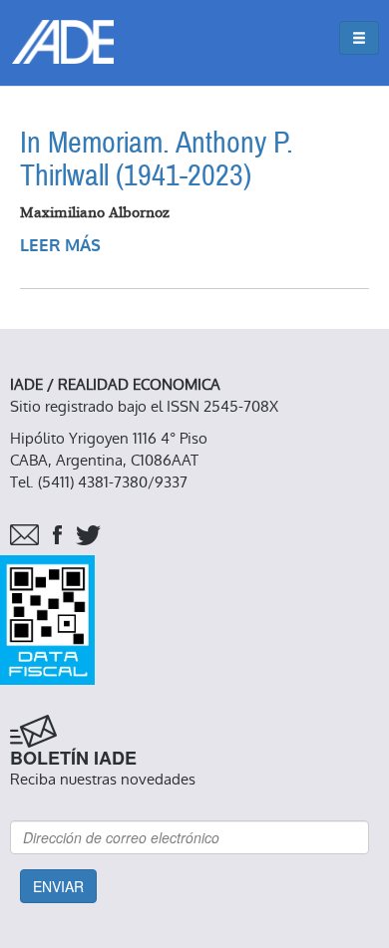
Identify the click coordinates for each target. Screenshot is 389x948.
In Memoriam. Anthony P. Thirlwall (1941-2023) (156, 159)
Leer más (60, 245)
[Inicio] (63, 42)
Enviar (58, 886)
